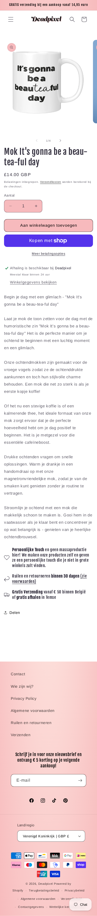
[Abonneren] (80, 780)
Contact (18, 674)
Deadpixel (45, 883)
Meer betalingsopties (48, 254)
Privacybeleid (75, 890)
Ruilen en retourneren (31, 723)
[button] (11, 19)
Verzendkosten (50, 181)
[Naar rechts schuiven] (60, 140)
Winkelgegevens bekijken (33, 282)
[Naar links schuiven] (37, 140)
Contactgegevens (31, 906)
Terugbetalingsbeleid (44, 890)
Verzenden (20, 735)
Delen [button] (14, 612)
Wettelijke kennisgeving (66, 906)
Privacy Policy (23, 698)
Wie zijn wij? (22, 686)
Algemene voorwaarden (33, 710)
